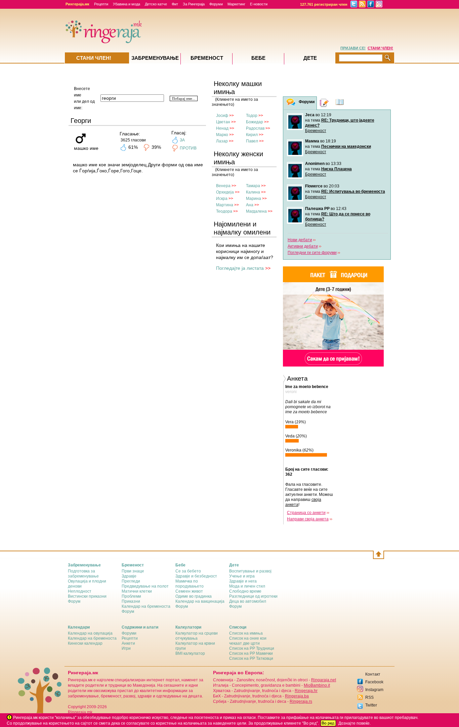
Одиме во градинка (193, 596)
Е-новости (258, 4)
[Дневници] (324, 103)
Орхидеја (225, 192)
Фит (175, 4)
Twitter (371, 705)
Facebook (374, 682)
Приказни (131, 601)
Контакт (372, 674)
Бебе (258, 58)
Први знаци (133, 571)
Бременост (315, 130)
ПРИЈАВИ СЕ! (353, 48)
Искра (221, 198)
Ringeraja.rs (301, 701)
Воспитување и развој (250, 571)
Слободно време (245, 591)
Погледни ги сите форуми (312, 252)
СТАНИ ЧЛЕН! (380, 48)
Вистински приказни (87, 596)
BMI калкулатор (190, 653)
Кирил (252, 134)
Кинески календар (85, 643)
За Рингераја (194, 4)
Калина (253, 192)
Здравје (129, 576)
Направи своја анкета (308, 519)
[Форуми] (291, 103)
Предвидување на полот (145, 586)
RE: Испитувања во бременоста (353, 191)
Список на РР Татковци (251, 658)
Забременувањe (155, 58)
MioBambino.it (317, 685)
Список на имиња (246, 633)
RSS (369, 697)
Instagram (374, 689)
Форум (74, 601)
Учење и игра (242, 576)
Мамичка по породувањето (189, 584)
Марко (222, 134)
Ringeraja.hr (306, 690)
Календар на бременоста (146, 606)
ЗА (182, 140)
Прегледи (131, 581)
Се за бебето (188, 571)
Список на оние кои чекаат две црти (247, 641)
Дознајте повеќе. (354, 723)
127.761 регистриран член (323, 4)
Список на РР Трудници (251, 648)
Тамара (253, 185)
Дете (310, 58)
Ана (249, 205)
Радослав (255, 128)
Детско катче (156, 4)
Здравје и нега (243, 581)
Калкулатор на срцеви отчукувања (196, 636)
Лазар (222, 141)
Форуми (216, 4)
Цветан (223, 122)
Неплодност (79, 591)
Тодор (251, 115)
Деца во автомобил (247, 601)
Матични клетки (137, 591)
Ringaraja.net (323, 680)
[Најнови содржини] (339, 103)
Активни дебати (303, 246)
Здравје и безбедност (196, 576)
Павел (252, 141)
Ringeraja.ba (297, 696)
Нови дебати (300, 240)
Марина (253, 198)
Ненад (222, 128)
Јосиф (222, 115)
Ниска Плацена (336, 169)
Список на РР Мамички (251, 653)
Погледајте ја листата (240, 268)
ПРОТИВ (188, 148)
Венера (223, 185)
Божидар (254, 122)
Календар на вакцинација (199, 601)
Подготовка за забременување (83, 574)
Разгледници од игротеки (253, 596)
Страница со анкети (306, 512)
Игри (126, 648)
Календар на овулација (90, 633)
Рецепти (101, 4)
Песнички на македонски (346, 146)
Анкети (128, 643)
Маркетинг (236, 4)
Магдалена (256, 211)
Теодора (224, 211)
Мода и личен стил (247, 586)
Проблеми (131, 596)
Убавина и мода (126, 4)
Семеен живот (189, 591)
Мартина (224, 205)
